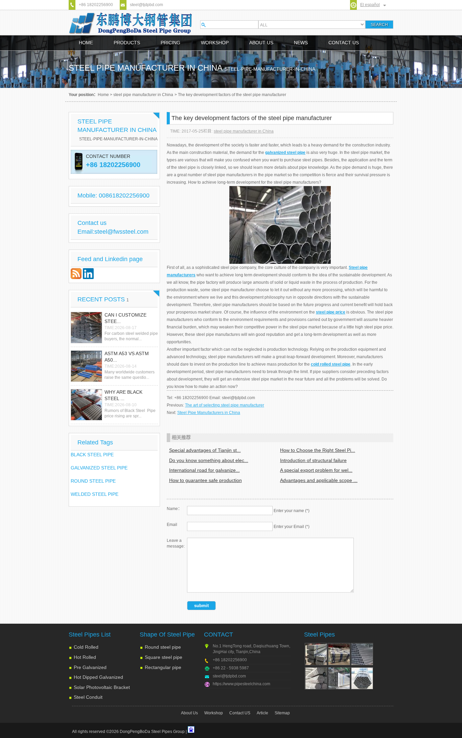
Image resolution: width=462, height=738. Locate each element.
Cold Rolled (86, 647)
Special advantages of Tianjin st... (205, 450)
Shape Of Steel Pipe (167, 634)
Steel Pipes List (90, 634)
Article (262, 713)
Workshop (213, 713)
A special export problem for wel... (316, 470)
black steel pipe (92, 454)
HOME (86, 42)
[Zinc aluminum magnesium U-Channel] (316, 654)
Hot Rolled (85, 657)
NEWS (301, 42)
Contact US (239, 713)
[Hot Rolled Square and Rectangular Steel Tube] (362, 654)
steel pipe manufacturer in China (143, 94)
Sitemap (282, 713)
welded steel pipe (94, 494)
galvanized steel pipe (99, 467)
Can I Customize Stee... (125, 318)
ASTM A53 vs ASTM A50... (127, 357)
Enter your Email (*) (291, 526)
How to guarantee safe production (205, 480)
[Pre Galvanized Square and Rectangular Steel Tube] (339, 678)
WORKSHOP (215, 42)
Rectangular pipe (163, 667)
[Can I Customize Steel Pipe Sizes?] (86, 327)
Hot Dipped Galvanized (98, 677)
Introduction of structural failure (313, 460)
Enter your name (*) (291, 510)
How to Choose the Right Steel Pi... (317, 450)
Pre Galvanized (90, 667)
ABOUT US (261, 42)
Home (103, 94)
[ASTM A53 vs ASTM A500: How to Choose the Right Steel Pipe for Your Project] (86, 366)
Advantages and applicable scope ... (318, 480)
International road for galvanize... (204, 470)
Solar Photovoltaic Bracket (102, 687)
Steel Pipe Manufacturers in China (208, 412)
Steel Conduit (88, 697)
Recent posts (103, 299)
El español (370, 4)
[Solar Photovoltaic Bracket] (339, 654)
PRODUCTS (127, 42)
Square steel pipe (163, 657)
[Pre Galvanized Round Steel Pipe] (362, 678)
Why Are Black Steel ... (123, 395)
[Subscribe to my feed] (77, 277)
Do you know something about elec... (208, 460)
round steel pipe (93, 481)
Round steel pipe (163, 647)
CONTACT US (343, 42)
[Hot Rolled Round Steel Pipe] (316, 678)
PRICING (170, 42)
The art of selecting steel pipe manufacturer (224, 405)
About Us (189, 713)
